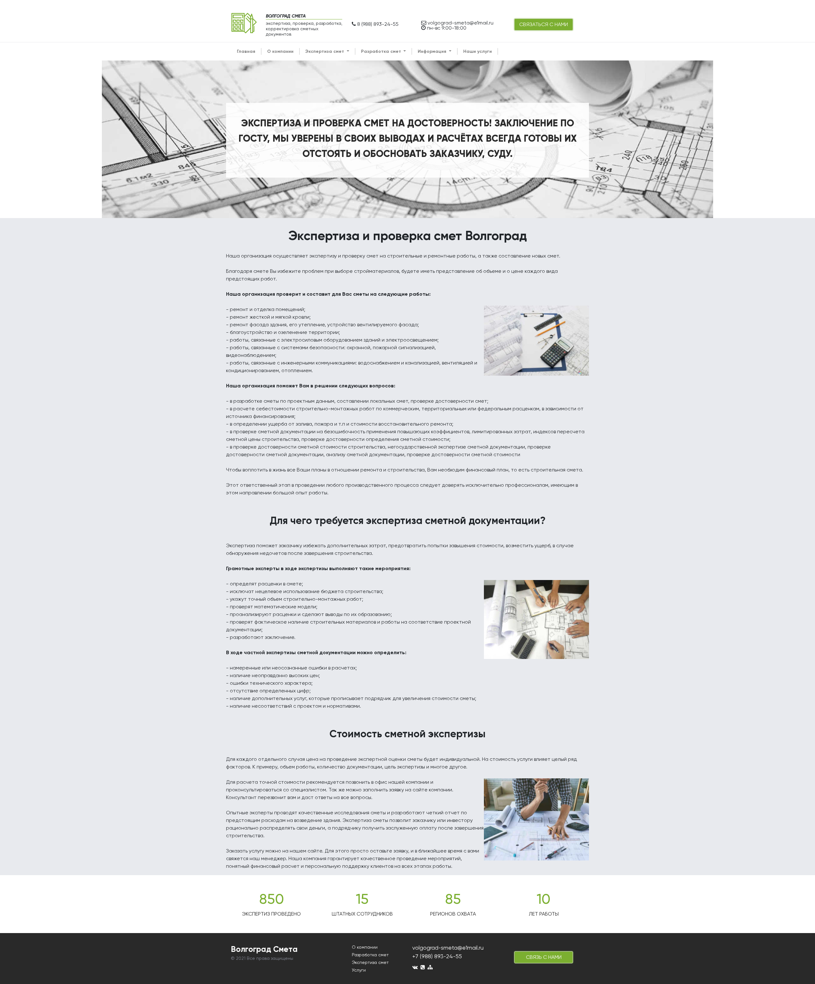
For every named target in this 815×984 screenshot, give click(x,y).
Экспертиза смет (370, 962)
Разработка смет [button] (381, 51)
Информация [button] (433, 51)
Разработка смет (370, 954)
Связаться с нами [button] (543, 24)
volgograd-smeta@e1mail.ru (448, 947)
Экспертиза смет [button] (325, 51)
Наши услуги (477, 51)
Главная (246, 51)
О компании (280, 51)
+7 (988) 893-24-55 (437, 956)
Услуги (359, 970)
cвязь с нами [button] (544, 957)
